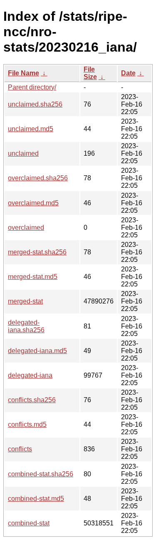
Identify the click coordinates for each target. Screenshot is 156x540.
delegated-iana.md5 (37, 350)
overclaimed (26, 227)
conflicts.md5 (27, 424)
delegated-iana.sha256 (26, 326)
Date (128, 73)
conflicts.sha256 (32, 399)
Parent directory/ (32, 87)
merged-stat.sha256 (37, 252)
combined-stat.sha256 (40, 474)
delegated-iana (30, 375)
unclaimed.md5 (30, 128)
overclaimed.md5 (33, 203)
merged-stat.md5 (32, 276)
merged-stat (25, 301)
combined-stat (29, 523)
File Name (23, 73)
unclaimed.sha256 (35, 104)
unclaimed (23, 153)
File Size (90, 73)
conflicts (20, 449)
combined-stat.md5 (36, 498)
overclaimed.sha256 (38, 178)
